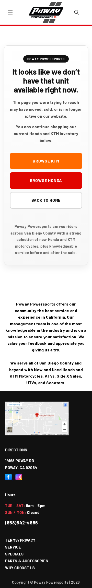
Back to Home (46, 200)
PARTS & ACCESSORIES (26, 561)
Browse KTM (46, 160)
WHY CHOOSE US (20, 567)
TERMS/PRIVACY (20, 540)
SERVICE (13, 547)
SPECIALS (14, 554)
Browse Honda (46, 180)
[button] (10, 12)
